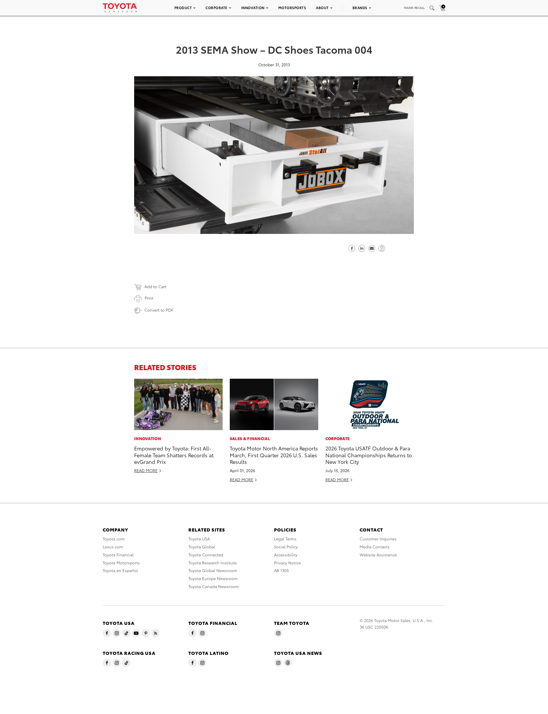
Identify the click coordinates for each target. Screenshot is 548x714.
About (322, 7)
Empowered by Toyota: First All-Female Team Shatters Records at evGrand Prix (173, 454)
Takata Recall (414, 7)
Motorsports (292, 7)
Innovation (253, 7)
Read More (146, 470)
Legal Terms (285, 538)
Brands (359, 7)
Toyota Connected (205, 554)
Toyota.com (114, 538)
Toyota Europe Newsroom (213, 578)
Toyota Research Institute (212, 562)
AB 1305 (281, 570)
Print (149, 298)
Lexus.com (113, 546)
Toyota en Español (120, 570)
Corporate (216, 7)
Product (183, 7)
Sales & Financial (250, 438)
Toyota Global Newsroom (212, 570)
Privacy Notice (287, 562)
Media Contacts (375, 546)
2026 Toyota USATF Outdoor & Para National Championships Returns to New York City (368, 454)
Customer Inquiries (378, 538)
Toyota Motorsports (121, 562)
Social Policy (286, 546)
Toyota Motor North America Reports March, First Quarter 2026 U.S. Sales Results (274, 454)
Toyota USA (199, 538)
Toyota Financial (118, 554)
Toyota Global (201, 546)
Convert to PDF (158, 310)
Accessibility (285, 554)
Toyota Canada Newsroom (213, 586)
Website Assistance (378, 554)
